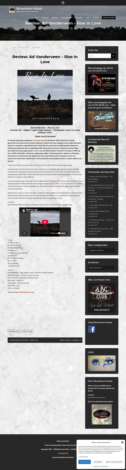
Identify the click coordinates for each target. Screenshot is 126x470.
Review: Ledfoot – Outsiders (69, 340)
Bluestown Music (29, 8)
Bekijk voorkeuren (114, 462)
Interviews (79, 18)
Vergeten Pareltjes (109, 18)
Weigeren (98, 462)
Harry (14, 47)
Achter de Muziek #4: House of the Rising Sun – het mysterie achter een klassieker (101, 187)
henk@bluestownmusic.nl (97, 397)
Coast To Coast (27, 331)
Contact (95, 18)
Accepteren (85, 462)
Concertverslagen (66, 18)
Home (36, 18)
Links (87, 18)
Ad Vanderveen (14, 331)
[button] (122, 442)
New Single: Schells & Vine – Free (101, 205)
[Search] (113, 55)
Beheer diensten (83, 456)
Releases (54, 18)
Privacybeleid (104, 466)
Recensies (45, 18)
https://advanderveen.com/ (24, 292)
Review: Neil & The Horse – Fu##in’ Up (24, 340)
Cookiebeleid (96, 466)
